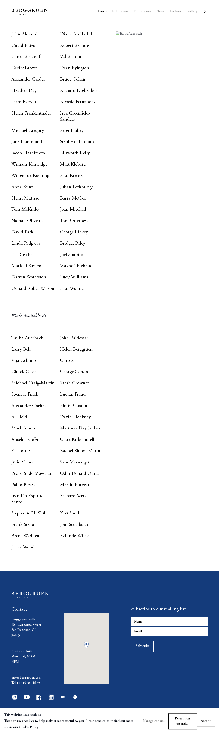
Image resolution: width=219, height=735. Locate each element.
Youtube (26, 697)
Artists (102, 11)
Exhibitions (120, 11)
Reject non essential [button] (182, 721)
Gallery (192, 11)
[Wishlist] (205, 10)
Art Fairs (175, 11)
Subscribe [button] (142, 646)
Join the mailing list (63, 697)
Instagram (14, 697)
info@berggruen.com (26, 678)
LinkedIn (51, 697)
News (160, 11)
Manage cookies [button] (154, 721)
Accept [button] (206, 721)
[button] (86, 645)
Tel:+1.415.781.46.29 (25, 683)
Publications (142, 11)
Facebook (39, 697)
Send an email (75, 697)
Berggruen (36, 12)
